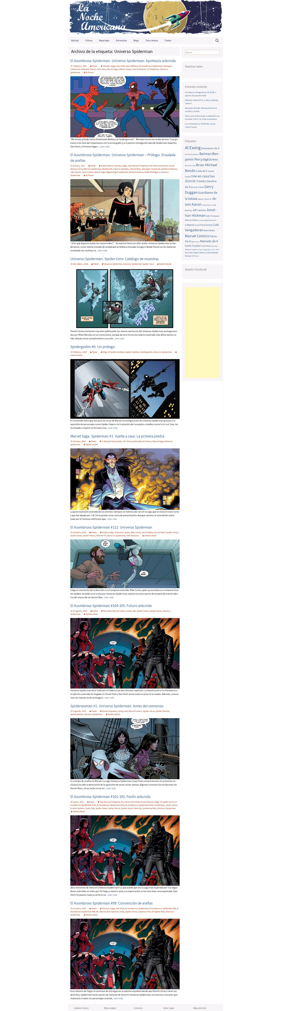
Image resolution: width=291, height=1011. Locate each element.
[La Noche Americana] (145, 18)
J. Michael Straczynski (112, 441)
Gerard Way (135, 169)
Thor (213, 250)
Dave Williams (132, 66)
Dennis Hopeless (109, 711)
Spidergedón (146, 352)
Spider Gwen (76, 535)
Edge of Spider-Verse (164, 802)
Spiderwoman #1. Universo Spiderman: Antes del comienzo (116, 706)
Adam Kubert (107, 165)
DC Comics (199, 181)
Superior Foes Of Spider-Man (151, 911)
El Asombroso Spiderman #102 (111, 805)
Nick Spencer (113, 911)
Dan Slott (121, 66)
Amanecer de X (210, 148)
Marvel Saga (112, 69)
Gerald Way (159, 805)
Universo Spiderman (113, 264)
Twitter (193, 72)
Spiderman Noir (149, 808)
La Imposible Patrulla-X (207, 220)
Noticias (75, 40)
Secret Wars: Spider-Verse (166, 532)
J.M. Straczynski (130, 441)
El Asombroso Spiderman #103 (139, 805)
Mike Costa (136, 532)
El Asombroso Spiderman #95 (162, 908)
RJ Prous (90, 72)
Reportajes (104, 40)
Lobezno (190, 225)
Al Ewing (193, 147)
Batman (205, 153)
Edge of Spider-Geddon (113, 352)
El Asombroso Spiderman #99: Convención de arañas (111, 903)
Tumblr (211, 72)
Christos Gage (109, 66)
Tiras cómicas (151, 40)
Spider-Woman (162, 711)
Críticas (88, 40)
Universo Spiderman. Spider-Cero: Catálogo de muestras (114, 258)
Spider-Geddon (132, 352)
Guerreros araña (122, 532)
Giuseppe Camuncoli (151, 169)
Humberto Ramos (88, 69)
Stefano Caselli (190, 249)
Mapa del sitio (199, 1008)
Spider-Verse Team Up (131, 808)
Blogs (136, 40)
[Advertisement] (202, 332)
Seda (129, 611)
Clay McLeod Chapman (138, 165)
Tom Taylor (194, 252)
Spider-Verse (89, 535)
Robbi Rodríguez (152, 172)
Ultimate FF (101, 535)
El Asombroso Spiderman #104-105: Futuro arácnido (111, 605)
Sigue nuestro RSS (217, 72)
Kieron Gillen (191, 220)
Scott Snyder (193, 245)
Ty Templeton (153, 69)
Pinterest (205, 72)
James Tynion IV (204, 199)
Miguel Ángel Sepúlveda (117, 172)
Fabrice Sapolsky (121, 169)
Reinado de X (209, 241)
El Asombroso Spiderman (150, 66)
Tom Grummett (139, 69)
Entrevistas (121, 40)
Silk (134, 611)
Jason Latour (87, 172)
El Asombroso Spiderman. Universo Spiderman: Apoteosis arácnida (123, 60)
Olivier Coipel (125, 69)
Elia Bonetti (107, 169)
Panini (94, 66)
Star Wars (214, 246)
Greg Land (123, 711)
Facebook (187, 72)
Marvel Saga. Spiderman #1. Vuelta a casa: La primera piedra (117, 436)
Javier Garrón (207, 205)
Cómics (168, 40)
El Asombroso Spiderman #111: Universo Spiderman (111, 527)
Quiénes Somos (81, 1008)
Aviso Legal (168, 1008)
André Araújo (108, 532)
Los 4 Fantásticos (204, 224)
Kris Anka (101, 69)
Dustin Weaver (147, 802)
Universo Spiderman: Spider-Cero (138, 264)
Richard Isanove (136, 172)
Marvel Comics (144, 441)
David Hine (163, 165)
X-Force (195, 256)
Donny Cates (197, 187)
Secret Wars (147, 532)
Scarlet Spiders (77, 808)
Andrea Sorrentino (192, 154)
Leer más (104, 146)
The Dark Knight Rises (204, 250)
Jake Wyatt (75, 172)
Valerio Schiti (205, 252)
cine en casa (200, 176)
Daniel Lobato (165, 264)
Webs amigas (110, 1008)
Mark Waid (208, 230)
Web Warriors (133, 535)
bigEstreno (210, 159)
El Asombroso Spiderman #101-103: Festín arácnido (110, 796)
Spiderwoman (76, 714)
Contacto (138, 1008)
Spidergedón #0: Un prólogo (92, 346)
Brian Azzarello (190, 165)
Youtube (199, 72)
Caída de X (201, 171)
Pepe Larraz (195, 242)
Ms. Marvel (101, 911)
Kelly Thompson (212, 216)
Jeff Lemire (199, 210)
